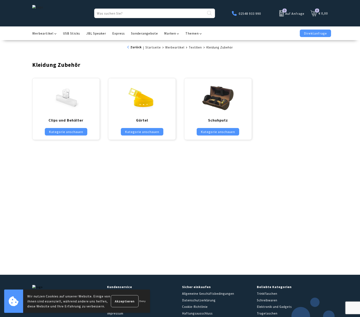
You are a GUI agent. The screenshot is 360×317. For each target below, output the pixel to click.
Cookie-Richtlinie (195, 307)
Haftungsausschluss (197, 313)
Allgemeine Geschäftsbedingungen (208, 294)
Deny (142, 301)
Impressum (115, 313)
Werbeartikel (43, 33)
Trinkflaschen (267, 294)
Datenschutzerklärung (199, 300)
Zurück (136, 47)
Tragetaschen (267, 313)
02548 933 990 (250, 13)
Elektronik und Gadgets (274, 307)
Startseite (153, 47)
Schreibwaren (267, 300)
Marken (170, 33)
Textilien (195, 47)
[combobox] (150, 13)
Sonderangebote (144, 33)
